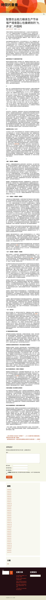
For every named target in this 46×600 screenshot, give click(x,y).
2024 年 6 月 (9, 533)
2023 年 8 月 (9, 550)
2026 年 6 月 (9, 493)
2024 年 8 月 (9, 529)
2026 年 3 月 (9, 498)
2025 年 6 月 (9, 512)
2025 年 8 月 (9, 508)
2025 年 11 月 (9, 503)
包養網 (31, 258)
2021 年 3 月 (9, 552)
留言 (7, 452)
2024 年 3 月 (9, 538)
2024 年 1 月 (9, 541)
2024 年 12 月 (9, 522)
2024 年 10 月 (9, 526)
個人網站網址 (8, 470)
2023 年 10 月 (9, 546)
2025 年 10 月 (9, 505)
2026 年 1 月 (9, 501)
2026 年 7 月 (9, 491)
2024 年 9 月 (9, 527)
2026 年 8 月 (9, 489)
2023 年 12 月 (9, 543)
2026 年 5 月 (9, 494)
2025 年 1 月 (9, 520)
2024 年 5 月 (9, 534)
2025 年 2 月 (9, 519)
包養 (17, 245)
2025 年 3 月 (9, 517)
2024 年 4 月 (9, 536)
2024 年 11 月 (9, 524)
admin (19, 29)
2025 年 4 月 (9, 515)
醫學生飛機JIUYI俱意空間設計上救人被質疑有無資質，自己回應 (21, 585)
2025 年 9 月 (9, 506)
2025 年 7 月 (9, 510)
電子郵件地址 (9, 467)
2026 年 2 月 (9, 499)
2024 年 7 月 (9, 531)
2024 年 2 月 (9, 540)
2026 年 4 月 (9, 496)
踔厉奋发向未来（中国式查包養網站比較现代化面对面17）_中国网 (23, 440)
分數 (8, 563)
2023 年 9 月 (9, 548)
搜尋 (3, 570)
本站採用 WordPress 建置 (10, 597)
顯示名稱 (8, 465)
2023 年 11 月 (9, 545)
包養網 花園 (16, 143)
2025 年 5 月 (9, 513)
